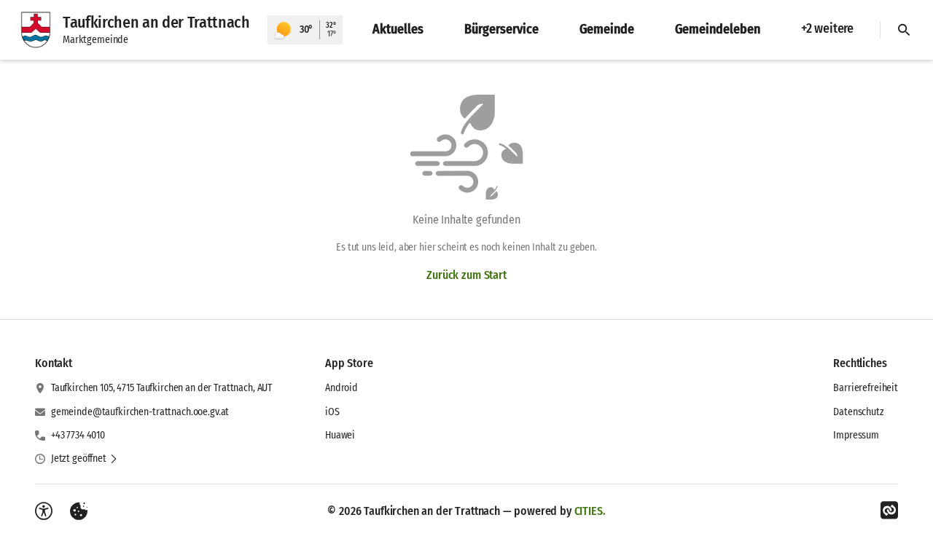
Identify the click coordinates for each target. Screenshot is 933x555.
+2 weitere (827, 28)
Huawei (340, 435)
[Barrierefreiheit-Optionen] (43, 511)
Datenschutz (858, 412)
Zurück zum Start (466, 275)
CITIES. (590, 511)
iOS (332, 412)
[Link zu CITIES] (889, 510)
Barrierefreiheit (865, 388)
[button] (84, 459)
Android (341, 388)
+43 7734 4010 (78, 435)
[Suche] (904, 30)
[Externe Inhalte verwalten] (78, 511)
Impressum (856, 435)
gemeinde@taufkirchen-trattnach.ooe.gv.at (140, 412)
